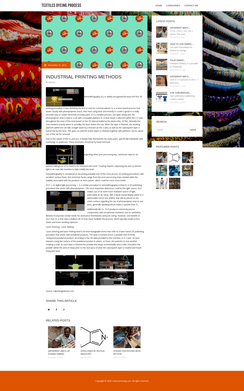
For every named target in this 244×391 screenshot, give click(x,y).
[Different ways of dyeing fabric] (62, 337)
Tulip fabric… (178, 60)
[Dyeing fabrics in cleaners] (161, 170)
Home (158, 5)
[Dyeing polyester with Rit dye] (127, 337)
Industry (51, 82)
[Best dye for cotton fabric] (187, 170)
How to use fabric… (182, 44)
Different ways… (180, 28)
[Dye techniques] (174, 170)
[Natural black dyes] (174, 183)
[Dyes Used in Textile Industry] (95, 337)
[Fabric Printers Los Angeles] (161, 183)
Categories (173, 5)
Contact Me (191, 5)
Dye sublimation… (180, 93)
